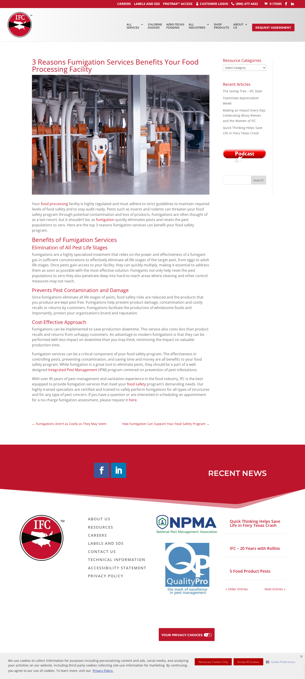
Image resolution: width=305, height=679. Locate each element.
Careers (97, 535)
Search (258, 180)
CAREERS (124, 4)
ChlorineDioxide (155, 26)
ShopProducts (221, 26)
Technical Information (116, 559)
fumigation (105, 219)
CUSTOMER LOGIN (214, 4)
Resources (100, 527)
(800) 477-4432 (247, 4)
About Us (99, 519)
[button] (280, 661)
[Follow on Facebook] (101, 470)
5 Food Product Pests (250, 571)
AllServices (133, 26)
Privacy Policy (105, 576)
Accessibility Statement (117, 568)
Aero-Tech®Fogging (175, 26)
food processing (54, 203)
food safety (136, 384)
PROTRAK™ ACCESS (177, 4)
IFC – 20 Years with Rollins (255, 548)
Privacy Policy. (103, 670)
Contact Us (102, 551)
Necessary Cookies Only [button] (213, 662)
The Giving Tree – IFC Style (242, 91)
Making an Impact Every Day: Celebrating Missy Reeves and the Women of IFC (244, 115)
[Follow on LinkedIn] (118, 470)
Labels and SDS (147, 4)
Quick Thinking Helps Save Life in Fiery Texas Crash (255, 523)
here (133, 399)
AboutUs (238, 26)
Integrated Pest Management (72, 369)
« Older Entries (237, 589)
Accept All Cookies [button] (248, 662)
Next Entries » (275, 589)
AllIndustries (197, 26)
